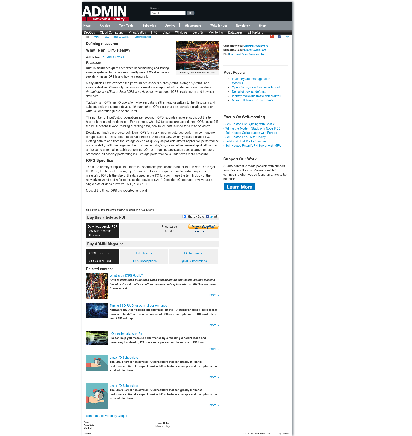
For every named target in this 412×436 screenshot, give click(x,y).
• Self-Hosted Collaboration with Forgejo (250, 132)
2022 (107, 36)
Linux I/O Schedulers (124, 357)
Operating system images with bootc (256, 87)
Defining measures (143, 36)
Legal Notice (163, 423)
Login (287, 36)
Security (197, 32)
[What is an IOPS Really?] (97, 286)
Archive (170, 25)
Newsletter (243, 25)
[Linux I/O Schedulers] (97, 363)
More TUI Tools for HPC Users (252, 100)
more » (214, 295)
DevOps (89, 32)
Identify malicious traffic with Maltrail (256, 96)
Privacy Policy (162, 426)
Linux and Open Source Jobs (246, 54)
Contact (88, 428)
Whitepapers (193, 25)
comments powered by (106, 415)
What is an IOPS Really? (126, 275)
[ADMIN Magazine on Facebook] (279, 36)
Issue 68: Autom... (121, 36)
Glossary (87, 434)
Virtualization (137, 32)
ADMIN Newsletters (256, 45)
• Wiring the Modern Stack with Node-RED (251, 128)
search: (154, 7)
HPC (154, 32)
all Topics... (255, 32)
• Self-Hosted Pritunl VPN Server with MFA (252, 145)
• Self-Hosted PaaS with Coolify (244, 137)
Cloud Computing (112, 32)
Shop (262, 25)
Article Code (89, 425)
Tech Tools (126, 25)
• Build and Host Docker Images (245, 141)
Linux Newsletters (255, 50)
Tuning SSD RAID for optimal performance (138, 305)
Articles (105, 25)
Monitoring (216, 32)
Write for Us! (218, 25)
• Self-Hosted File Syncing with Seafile (249, 124)
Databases (235, 32)
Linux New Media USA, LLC (262, 433)
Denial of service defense (249, 91)
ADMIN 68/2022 (113, 57)
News (87, 25)
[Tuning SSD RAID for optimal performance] (97, 310)
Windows (181, 32)
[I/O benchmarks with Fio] (97, 338)
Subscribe (149, 25)
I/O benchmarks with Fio (126, 333)
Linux (166, 32)
